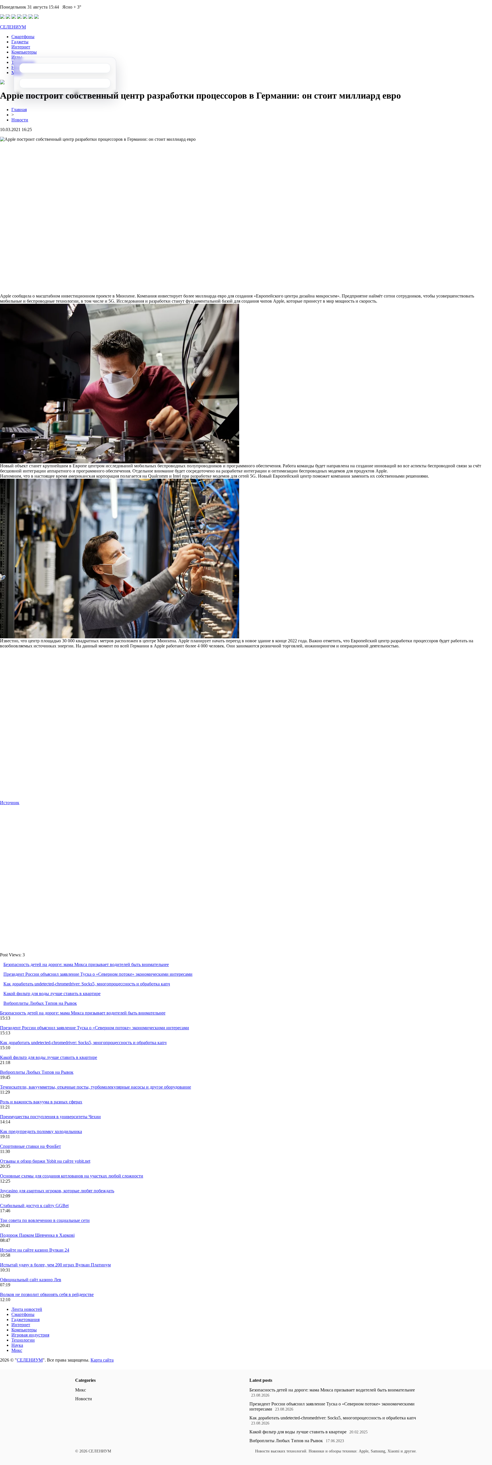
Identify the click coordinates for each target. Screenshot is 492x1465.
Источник (9, 802)
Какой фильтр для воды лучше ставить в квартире (52, 993)
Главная (19, 109)
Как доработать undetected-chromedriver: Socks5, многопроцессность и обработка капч (86, 983)
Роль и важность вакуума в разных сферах (41, 1101)
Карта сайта (102, 1360)
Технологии (23, 1340)
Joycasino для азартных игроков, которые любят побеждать (57, 1190)
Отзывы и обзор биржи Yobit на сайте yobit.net (45, 1161)
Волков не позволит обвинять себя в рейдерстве (47, 1294)
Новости (19, 119)
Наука (17, 1345)
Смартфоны (22, 36)
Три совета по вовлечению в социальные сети (45, 1220)
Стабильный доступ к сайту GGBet (34, 1205)
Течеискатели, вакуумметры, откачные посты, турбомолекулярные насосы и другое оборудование (95, 1087)
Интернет (20, 46)
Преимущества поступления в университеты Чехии (50, 1116)
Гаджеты (19, 41)
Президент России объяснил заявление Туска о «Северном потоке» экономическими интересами (97, 974)
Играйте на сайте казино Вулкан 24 (34, 1250)
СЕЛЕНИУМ (13, 27)
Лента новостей (26, 1309)
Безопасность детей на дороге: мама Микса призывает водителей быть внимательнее (86, 964)
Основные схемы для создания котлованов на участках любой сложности (71, 1175)
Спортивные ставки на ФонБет (30, 1146)
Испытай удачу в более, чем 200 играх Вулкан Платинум (55, 1264)
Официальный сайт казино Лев (30, 1279)
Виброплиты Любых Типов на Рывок (40, 1003)
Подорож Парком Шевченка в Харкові (37, 1235)
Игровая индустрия (30, 1334)
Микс (16, 1350)
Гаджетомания (25, 1319)
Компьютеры (24, 52)
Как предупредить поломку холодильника (41, 1131)
